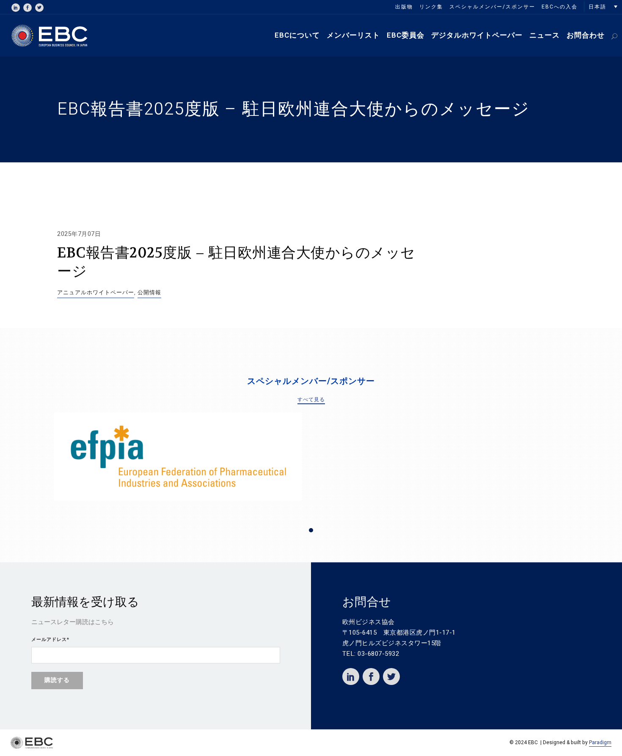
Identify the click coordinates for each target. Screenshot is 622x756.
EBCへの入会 (560, 7)
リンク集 (431, 7)
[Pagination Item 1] (311, 530)
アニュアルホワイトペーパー (95, 292)
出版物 (404, 7)
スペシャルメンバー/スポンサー (492, 7)
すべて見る (311, 399)
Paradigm (600, 742)
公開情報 (149, 292)
